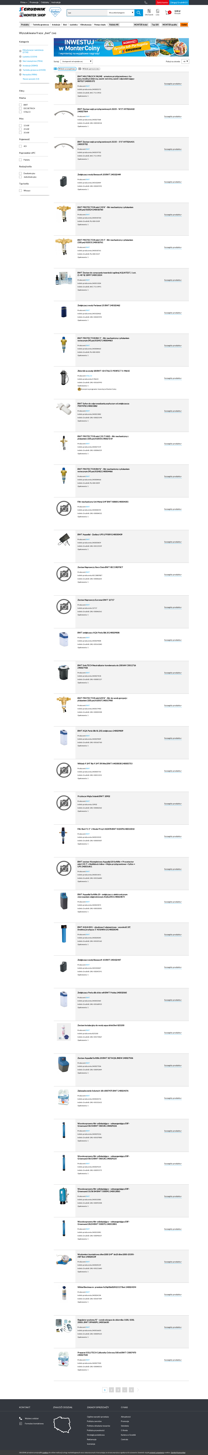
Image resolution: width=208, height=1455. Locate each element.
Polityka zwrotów (94, 1421)
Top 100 (155, 25)
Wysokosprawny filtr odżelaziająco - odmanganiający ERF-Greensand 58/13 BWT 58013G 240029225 (104, 1157)
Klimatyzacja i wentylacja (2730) (33, 51)
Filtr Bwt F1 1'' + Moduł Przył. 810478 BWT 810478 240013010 (106, 829)
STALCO (89, 376)
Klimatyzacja (86, 25)
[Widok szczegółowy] (55, 69)
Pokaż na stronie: (173, 61)
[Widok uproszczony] (79, 69)
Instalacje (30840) (30, 65)
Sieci (65, 25)
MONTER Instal (140, 25)
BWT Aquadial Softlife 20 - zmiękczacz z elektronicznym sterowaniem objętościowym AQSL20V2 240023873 (102, 895)
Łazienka (74, 25)
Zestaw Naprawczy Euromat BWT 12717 (96, 600)
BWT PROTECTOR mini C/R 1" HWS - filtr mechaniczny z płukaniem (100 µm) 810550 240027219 (103, 437)
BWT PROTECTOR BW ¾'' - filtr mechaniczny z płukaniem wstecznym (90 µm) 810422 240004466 (103, 470)
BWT (88, 86)
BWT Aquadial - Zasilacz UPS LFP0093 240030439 (100, 534)
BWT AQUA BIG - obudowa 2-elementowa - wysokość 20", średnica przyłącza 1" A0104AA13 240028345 (104, 928)
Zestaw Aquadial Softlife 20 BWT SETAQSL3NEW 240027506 (105, 1058)
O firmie (124, 1430)
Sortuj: (56, 61)
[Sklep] (40, 16)
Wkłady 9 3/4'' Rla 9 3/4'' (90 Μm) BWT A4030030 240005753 (105, 763)
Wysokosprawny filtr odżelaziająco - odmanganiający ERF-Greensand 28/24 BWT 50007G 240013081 (104, 1222)
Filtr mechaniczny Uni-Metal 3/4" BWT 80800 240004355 (103, 501)
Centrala (124, 1439)
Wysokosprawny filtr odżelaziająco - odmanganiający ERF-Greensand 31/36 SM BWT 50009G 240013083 (104, 1190)
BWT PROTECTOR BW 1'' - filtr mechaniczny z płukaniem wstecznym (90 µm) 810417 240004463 (103, 339)
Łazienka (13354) (30, 57)
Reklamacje (91, 1439)
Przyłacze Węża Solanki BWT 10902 (94, 796)
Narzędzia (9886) (30, 74)
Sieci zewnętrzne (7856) (33, 61)
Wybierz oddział (31, 1418)
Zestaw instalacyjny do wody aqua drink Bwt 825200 (101, 1025)
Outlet (184, 25)
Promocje (125, 1421)
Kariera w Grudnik (128, 1435)
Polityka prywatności (95, 1430)
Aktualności (126, 1417)
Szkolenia (125, 1426)
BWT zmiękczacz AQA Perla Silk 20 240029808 (98, 632)
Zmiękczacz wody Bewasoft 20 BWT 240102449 (99, 174)
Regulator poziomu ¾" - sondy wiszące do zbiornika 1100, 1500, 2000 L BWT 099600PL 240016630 (106, 1321)
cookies (45, 1452)
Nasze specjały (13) (31, 79)
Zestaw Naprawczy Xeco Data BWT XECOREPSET (100, 567)
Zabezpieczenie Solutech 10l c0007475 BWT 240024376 (103, 1091)
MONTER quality (170, 25)
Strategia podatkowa (96, 1435)
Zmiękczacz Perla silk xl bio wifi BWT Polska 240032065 (102, 992)
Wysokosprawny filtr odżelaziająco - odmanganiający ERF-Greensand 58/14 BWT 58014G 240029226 (104, 1124)
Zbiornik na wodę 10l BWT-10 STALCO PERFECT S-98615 (104, 371)
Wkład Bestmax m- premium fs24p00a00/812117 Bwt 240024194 (107, 1287)
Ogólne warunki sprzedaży (98, 1417)
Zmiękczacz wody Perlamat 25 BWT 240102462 (99, 305)
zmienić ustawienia (156, 1452)
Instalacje (56, 25)
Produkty (25, 25)
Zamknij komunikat (178, 1452)
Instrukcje (91, 1444)
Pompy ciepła (100, 25)
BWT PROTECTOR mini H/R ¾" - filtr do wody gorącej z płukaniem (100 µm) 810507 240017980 (102, 699)
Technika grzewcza (41, 25)
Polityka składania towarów (98, 1426)
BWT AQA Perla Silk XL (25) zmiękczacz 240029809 (100, 731)
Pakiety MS (114, 25)
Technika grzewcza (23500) (34, 70)
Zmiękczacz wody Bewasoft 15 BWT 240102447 (99, 960)
